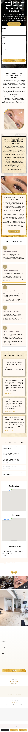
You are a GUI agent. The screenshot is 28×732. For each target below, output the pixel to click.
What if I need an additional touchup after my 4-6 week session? (11, 460)
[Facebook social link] (12, 572)
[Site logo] (14, 2)
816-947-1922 (14, 683)
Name (4, 31)
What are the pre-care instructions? (9, 467)
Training (23, 729)
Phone (4, 37)
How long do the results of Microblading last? (11, 453)
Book (14, 729)
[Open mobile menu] (1, 3)
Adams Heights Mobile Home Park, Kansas (7, 553)
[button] (14, 448)
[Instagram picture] (7, 582)
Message (4, 49)
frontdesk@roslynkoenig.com (14, 694)
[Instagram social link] (15, 572)
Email (3, 43)
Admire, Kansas (18, 551)
